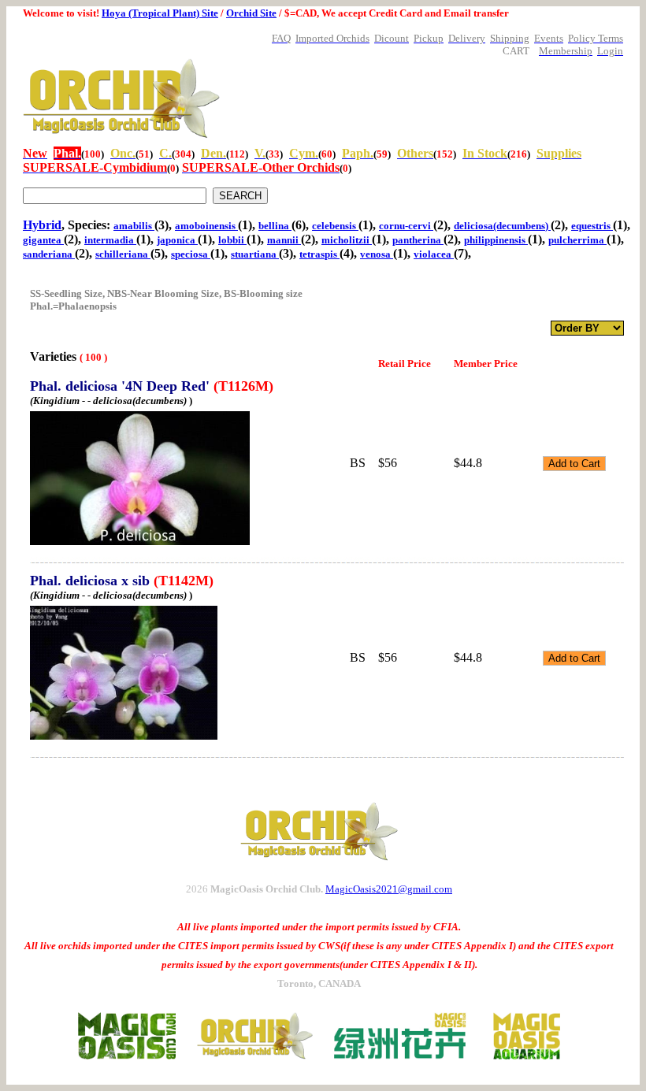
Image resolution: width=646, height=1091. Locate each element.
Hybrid (42, 225)
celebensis (335, 226)
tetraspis (319, 254)
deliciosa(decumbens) (502, 226)
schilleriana (122, 254)
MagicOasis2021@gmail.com (388, 889)
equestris (592, 226)
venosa (376, 254)
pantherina (418, 240)
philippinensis (496, 240)
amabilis (133, 226)
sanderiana (49, 254)
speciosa (190, 254)
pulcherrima (577, 240)
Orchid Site (251, 13)
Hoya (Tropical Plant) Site (160, 13)
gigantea (43, 240)
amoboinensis (206, 226)
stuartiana (255, 254)
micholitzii (346, 240)
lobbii (232, 240)
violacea (434, 254)
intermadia (110, 240)
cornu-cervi (406, 226)
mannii (284, 240)
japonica (177, 240)
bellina (274, 226)
